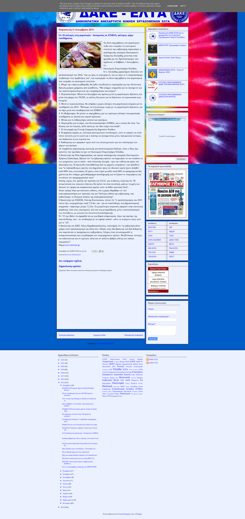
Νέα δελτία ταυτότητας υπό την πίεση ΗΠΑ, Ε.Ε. (78, 458)
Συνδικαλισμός (118, 389)
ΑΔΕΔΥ (172, 231)
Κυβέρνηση (107, 380)
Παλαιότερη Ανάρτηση (133, 335)
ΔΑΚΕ (132, 361)
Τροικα (140, 391)
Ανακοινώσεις (115, 359)
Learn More (172, 6)
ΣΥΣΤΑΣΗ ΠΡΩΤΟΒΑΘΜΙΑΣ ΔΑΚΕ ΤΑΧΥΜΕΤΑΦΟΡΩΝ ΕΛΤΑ (171, 83)
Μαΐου (65, 490)
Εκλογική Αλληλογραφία (134, 366)
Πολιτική (107, 386)
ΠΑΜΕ (171, 252)
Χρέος (104, 396)
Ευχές (133, 375)
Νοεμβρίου (67, 471)
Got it (183, 6)
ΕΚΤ (110, 369)
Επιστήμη (129, 372)
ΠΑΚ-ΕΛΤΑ (173, 248)
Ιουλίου (65, 484)
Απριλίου (66, 493)
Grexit (120, 396)
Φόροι (117, 394)
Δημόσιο (118, 364)
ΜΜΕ (122, 380)
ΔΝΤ (113, 366)
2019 (63, 369)
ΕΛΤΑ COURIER (154, 240)
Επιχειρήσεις (137, 372)
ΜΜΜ (127, 380)
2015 (63, 382)
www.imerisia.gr (72, 245)
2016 (63, 379)
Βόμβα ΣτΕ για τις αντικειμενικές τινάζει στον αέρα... (80, 424)
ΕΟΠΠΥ (151, 244)
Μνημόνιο (135, 380)
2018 (63, 373)
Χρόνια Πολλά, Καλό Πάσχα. (170, 58)
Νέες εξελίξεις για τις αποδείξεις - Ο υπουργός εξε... (79, 449)
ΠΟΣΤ (171, 257)
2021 (63, 363)
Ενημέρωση (112, 372)
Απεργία (140, 359)
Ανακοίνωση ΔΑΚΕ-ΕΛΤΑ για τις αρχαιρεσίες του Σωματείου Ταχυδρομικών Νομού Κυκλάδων (172, 35)
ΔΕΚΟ (112, 364)
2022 (63, 360)
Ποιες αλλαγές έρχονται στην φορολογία (75, 452)
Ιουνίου (65, 487)
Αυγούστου (67, 481)
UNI (170, 227)
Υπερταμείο (110, 394)
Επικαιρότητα (121, 372)
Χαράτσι (140, 394)
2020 (63, 366)
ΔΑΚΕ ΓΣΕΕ (174, 240)
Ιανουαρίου (67, 503)
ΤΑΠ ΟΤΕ (152, 252)
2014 (63, 507)
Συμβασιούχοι (106, 389)
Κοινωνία (68, 255)
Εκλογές (120, 366)
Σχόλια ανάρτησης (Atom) (105, 343)
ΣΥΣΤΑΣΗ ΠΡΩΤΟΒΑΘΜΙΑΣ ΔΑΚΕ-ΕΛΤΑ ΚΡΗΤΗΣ (170, 96)
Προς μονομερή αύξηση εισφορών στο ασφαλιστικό (79, 455)
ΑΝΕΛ (124, 359)
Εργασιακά (118, 374)
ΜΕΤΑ (171, 244)
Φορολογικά (76, 255)
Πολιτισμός (116, 386)
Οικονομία (118, 382)
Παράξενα (134, 383)
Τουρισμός (135, 391)
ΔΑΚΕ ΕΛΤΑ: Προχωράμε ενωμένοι (172, 45)
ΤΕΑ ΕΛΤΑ (152, 257)
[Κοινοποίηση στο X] (97, 251)
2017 (63, 376)
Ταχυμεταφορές (117, 391)
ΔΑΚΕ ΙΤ (139, 362)
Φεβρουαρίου (67, 500)
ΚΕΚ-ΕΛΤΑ (152, 248)
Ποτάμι (128, 386)
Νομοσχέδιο (106, 383)
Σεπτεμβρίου (67, 477)
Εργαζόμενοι (107, 374)
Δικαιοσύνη (106, 366)
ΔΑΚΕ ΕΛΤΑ (153, 359)
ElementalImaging (124, 514)
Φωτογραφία (134, 394)
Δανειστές (105, 364)
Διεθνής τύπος (138, 364)
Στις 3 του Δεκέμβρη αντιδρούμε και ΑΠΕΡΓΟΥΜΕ (79, 467)
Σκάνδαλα (134, 386)
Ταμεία (110, 391)
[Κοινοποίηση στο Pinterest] (102, 251)
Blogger (139, 514)
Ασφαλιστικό (107, 361)
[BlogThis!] (95, 251)
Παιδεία (127, 383)
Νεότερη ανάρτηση (66, 335)
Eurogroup (114, 396)
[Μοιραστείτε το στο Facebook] (100, 251)
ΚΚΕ (117, 377)
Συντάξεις (130, 389)
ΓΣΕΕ (171, 236)
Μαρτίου (66, 497)
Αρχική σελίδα (99, 335)
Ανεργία (132, 359)
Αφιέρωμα (116, 361)
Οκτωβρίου (67, 474)
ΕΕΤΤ (150, 231)
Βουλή (122, 362)
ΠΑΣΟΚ (140, 383)
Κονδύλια (133, 377)
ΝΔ (141, 380)
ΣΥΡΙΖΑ (139, 389)
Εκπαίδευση (105, 369)
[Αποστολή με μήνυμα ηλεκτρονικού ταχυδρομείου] (93, 251)
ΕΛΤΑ (150, 236)
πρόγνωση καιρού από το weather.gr (167, 152)
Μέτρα (116, 380)
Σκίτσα (140, 386)
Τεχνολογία (127, 391)
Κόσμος (140, 378)
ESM (108, 396)
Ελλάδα (117, 369)
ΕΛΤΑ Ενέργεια (133, 369)
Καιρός (112, 378)
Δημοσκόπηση (127, 364)
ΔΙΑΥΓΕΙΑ (152, 227)
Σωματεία (104, 391)
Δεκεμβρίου (67, 385)
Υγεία (104, 394)
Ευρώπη (127, 374)
